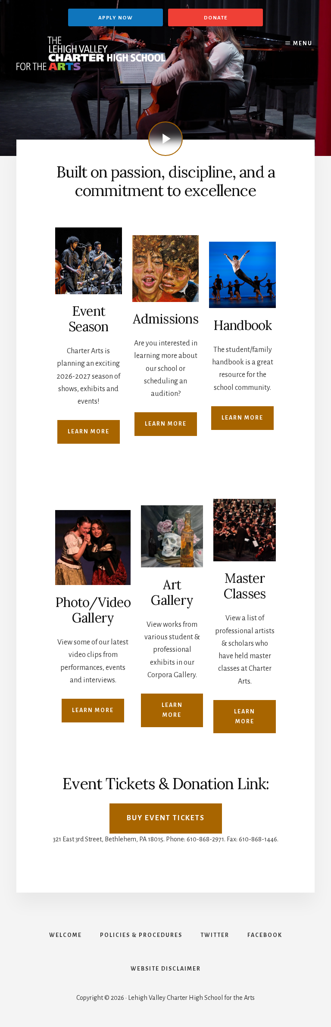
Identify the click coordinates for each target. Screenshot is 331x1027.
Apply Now (115, 18)
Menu (302, 43)
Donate (216, 18)
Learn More (88, 432)
